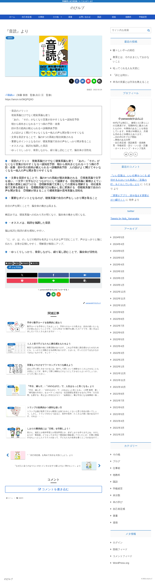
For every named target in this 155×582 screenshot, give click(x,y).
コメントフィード (122, 556)
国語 (17, 263)
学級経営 (26, 263)
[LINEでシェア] (94, 81)
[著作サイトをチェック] (48, 294)
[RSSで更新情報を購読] (58, 294)
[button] (99, 81)
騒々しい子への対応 (124, 50)
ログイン (118, 542)
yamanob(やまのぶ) (132, 118)
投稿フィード (120, 549)
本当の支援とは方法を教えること (131, 82)
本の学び (36, 263)
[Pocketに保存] (88, 81)
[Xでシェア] (71, 81)
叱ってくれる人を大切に (126, 68)
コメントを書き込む (55, 489)
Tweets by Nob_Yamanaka (124, 218)
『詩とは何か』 (121, 75)
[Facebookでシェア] (77, 81)
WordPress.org (121, 563)
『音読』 (10, 95)
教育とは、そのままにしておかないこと (131, 59)
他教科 (10, 263)
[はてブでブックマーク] (82, 81)
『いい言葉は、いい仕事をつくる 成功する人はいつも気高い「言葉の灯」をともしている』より (130, 180)
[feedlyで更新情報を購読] (53, 294)
